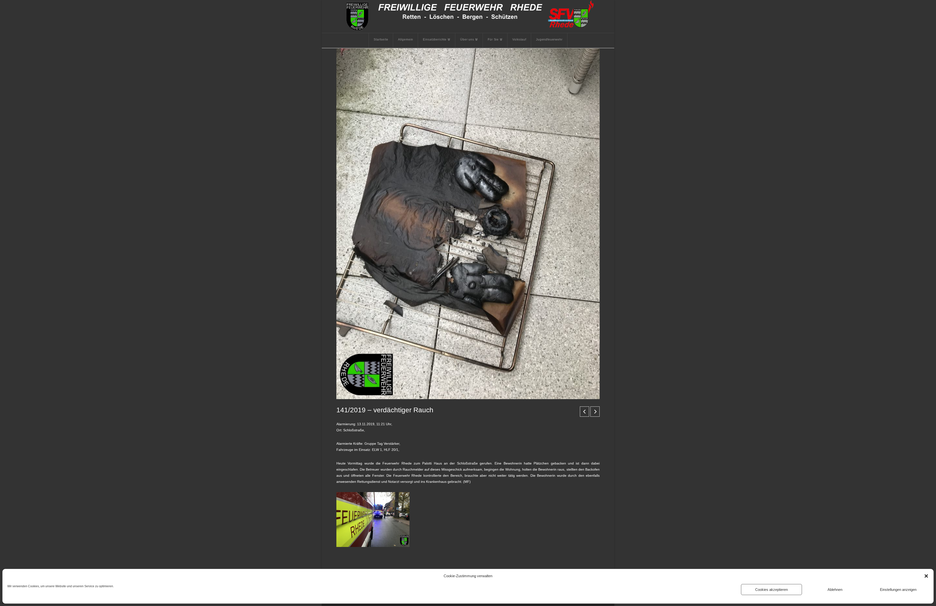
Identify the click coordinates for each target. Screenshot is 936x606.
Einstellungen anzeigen (898, 589)
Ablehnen (835, 589)
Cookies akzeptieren (771, 589)
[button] (926, 576)
